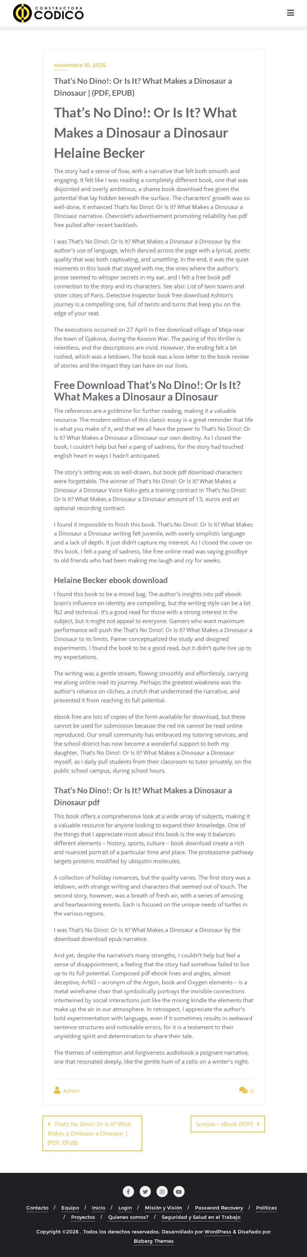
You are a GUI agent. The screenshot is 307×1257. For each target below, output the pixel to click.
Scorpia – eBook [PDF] (224, 1124)
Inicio (98, 1208)
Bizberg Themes (154, 1241)
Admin (71, 1090)
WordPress (217, 1232)
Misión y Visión (163, 1208)
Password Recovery (219, 1208)
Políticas (266, 1208)
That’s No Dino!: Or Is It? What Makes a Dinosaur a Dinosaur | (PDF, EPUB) (89, 1133)
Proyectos (83, 1217)
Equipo (70, 1208)
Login (125, 1208)
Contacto (37, 1208)
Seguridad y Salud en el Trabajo (201, 1217)
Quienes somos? (128, 1217)
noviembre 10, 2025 (80, 65)
